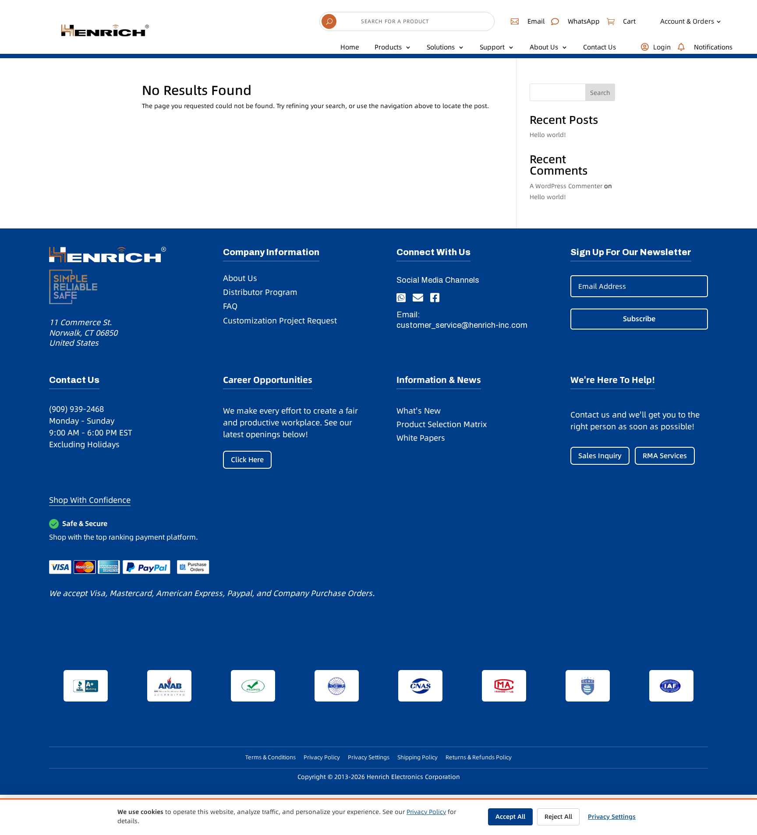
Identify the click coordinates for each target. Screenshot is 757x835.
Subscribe (639, 318)
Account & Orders (687, 22)
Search (600, 92)
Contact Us (599, 47)
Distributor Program (260, 292)
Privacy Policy (322, 757)
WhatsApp (584, 21)
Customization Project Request (280, 320)
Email (536, 21)
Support (492, 47)
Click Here (247, 459)
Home (349, 47)
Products (388, 47)
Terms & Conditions (270, 757)
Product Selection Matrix (441, 424)
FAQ (230, 306)
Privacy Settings (368, 757)
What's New (418, 410)
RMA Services (665, 455)
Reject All (558, 816)
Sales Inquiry (600, 455)
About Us (544, 47)
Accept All (510, 816)
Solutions (441, 47)
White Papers (420, 437)
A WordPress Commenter (566, 186)
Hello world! (548, 134)
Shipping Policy (417, 757)
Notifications (713, 47)
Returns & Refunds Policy (479, 757)
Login (662, 47)
